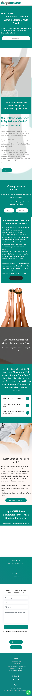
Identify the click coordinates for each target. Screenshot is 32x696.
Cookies (18, 688)
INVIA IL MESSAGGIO (16, 627)
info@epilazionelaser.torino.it (17, 666)
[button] (16, 398)
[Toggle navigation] (29, 3)
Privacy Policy (16, 633)
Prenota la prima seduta (15, 500)
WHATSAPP (22, 210)
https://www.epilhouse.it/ (16, 670)
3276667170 (18, 668)
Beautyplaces (24, 690)
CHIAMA (7, 170)
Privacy (13, 688)
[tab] (16, 398)
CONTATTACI (16, 38)
